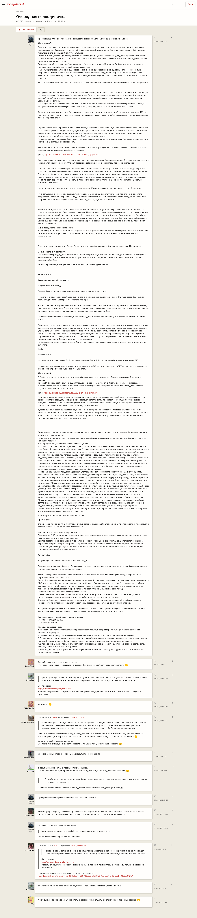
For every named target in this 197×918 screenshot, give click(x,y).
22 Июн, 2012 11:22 (160, 664)
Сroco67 (30, 772)
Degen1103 (29, 666)
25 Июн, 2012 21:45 (161, 800)
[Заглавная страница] (15, 2)
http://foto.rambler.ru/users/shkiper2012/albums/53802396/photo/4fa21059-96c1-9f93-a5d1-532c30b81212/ (85, 876)
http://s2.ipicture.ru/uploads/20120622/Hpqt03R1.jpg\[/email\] (71, 393)
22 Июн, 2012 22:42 (161, 770)
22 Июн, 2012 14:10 (160, 721)
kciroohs (56, 846)
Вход (190, 4)
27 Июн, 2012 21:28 (161, 828)
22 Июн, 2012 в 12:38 (78, 846)
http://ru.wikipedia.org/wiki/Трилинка (54, 689)
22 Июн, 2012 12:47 (161, 707)
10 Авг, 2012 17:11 (160, 849)
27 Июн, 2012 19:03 (161, 814)
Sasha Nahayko (27, 722)
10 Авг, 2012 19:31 (160, 888)
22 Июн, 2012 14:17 (160, 756)
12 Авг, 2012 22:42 (56, 21)
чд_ (45, 21)
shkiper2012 (29, 851)
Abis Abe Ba (29, 708)
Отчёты (20, 12)
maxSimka (29, 816)
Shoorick (30, 680)
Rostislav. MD (28, 758)
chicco (31, 43)
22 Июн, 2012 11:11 (160, 41)
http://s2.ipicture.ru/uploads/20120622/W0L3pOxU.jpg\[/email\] (71, 154)
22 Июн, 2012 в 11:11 (77, 717)
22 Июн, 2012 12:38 (161, 679)
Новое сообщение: (34, 21)
